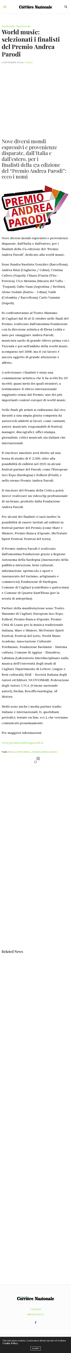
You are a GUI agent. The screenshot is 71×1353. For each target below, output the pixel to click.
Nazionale (8, 26)
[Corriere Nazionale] (35, 7)
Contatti (35, 1309)
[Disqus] (35, 817)
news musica (24, 752)
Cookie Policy (10, 1343)
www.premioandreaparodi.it (22, 743)
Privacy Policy (35, 1314)
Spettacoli (23, 26)
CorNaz (28, 62)
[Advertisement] (35, 99)
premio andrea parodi (44, 752)
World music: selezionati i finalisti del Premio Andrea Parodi (31, 43)
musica (12, 752)
